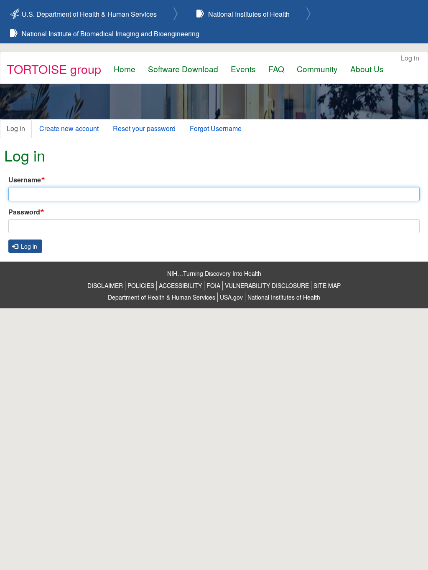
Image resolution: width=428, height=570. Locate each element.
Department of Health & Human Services (161, 297)
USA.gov (231, 297)
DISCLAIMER (105, 285)
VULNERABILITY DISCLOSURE (267, 285)
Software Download (183, 68)
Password (24, 212)
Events (243, 68)
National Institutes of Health (249, 14)
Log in (410, 58)
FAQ (276, 68)
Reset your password (144, 128)
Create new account (69, 128)
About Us (367, 68)
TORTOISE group (54, 68)
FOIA (213, 285)
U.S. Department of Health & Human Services (89, 14)
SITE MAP (327, 285)
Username (24, 179)
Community (317, 68)
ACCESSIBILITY (180, 285)
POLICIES (140, 285)
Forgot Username (216, 128)
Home (124, 68)
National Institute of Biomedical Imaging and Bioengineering (110, 33)
